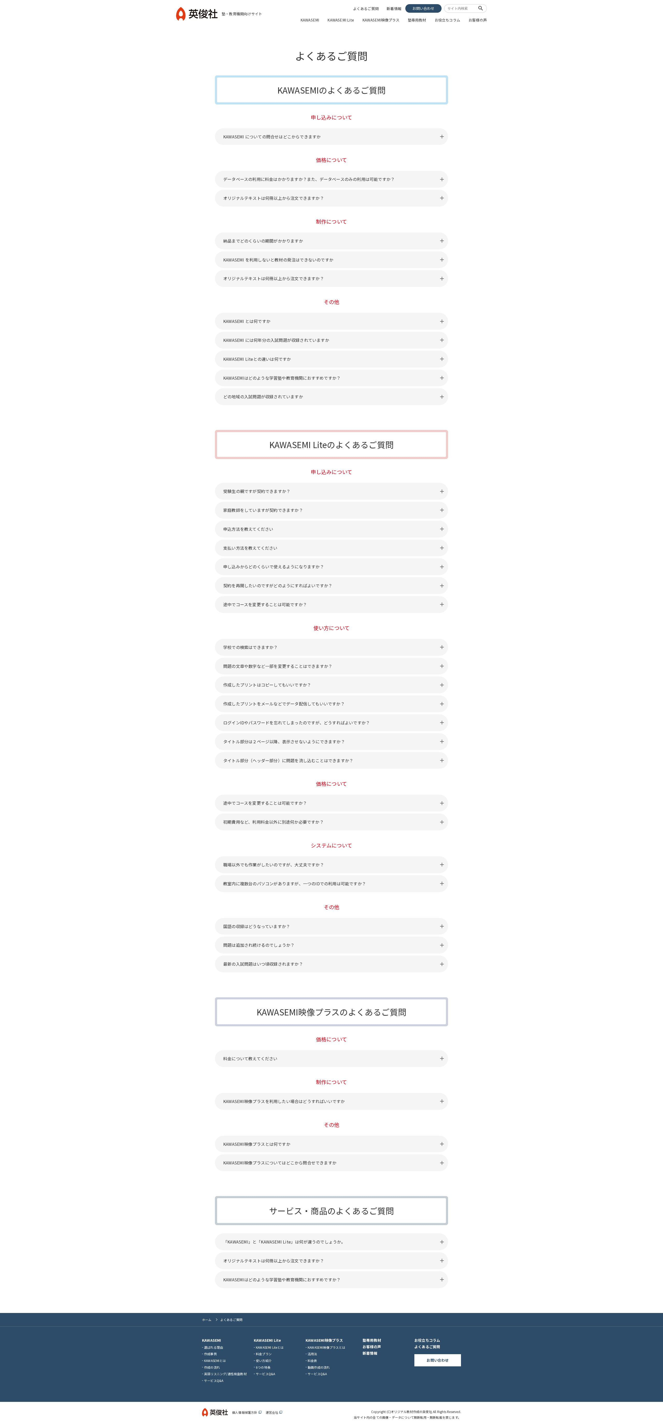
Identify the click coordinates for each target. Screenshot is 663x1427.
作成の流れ (212, 1367)
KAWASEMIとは (215, 1360)
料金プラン (264, 1354)
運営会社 (274, 1412)
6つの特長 (263, 1367)
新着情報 (394, 8)
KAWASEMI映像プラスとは (326, 1347)
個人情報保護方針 (247, 1412)
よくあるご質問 (366, 8)
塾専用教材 (417, 20)
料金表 (312, 1360)
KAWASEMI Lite (340, 20)
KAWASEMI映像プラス (381, 20)
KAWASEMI (309, 20)
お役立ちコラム (447, 20)
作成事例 (210, 1354)
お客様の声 (478, 20)
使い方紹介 (264, 1360)
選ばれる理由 (213, 1347)
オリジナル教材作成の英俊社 (411, 1411)
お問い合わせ (423, 8)
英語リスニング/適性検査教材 (225, 1374)
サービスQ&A (213, 1380)
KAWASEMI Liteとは (270, 1347)
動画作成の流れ (319, 1367)
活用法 (312, 1354)
